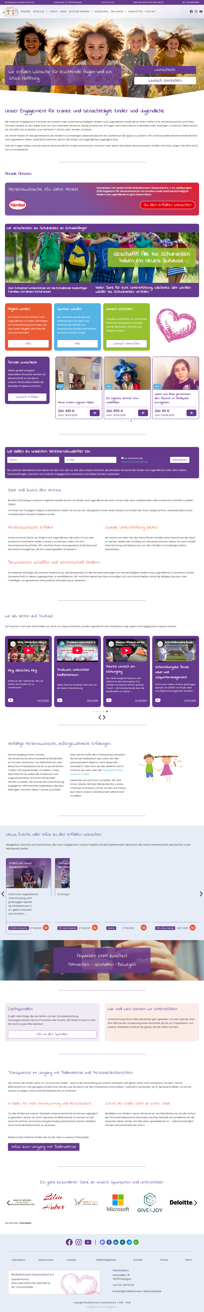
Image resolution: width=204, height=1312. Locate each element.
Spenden (25, 11)
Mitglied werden (79, 11)
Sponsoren (101, 11)
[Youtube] (201, 11)
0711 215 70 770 (107, 2)
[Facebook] (191, 11)
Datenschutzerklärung (134, 461)
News (63, 11)
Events (54, 11)
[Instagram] (196, 11)
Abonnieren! (179, 460)
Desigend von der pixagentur (102, 1306)
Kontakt (150, 11)
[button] (57, 387)
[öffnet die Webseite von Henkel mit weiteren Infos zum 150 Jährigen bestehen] (18, 205)
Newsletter (136, 11)
